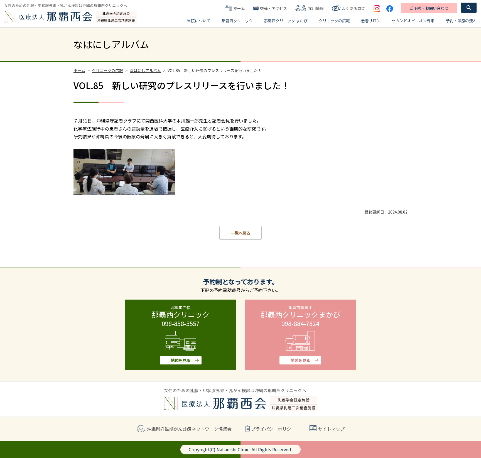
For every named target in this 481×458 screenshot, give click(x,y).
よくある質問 (353, 8)
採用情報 (316, 8)
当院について (198, 20)
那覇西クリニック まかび (286, 20)
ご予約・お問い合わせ (428, 8)
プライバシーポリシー (273, 428)
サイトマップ (331, 428)
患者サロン (371, 20)
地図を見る (180, 360)
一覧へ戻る (240, 233)
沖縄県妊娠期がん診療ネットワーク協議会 (189, 428)
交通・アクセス (273, 8)
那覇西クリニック (237, 20)
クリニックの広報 (334, 20)
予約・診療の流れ (461, 20)
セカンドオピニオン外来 (413, 20)
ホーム (239, 8)
